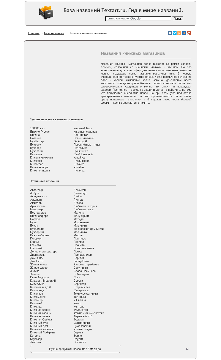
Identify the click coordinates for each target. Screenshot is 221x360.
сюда (97, 348)
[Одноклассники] (179, 33)
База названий (54, 33)
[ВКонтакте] (170, 33)
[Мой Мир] (184, 33)
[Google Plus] (189, 33)
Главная (33, 33)
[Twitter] (175, 33)
